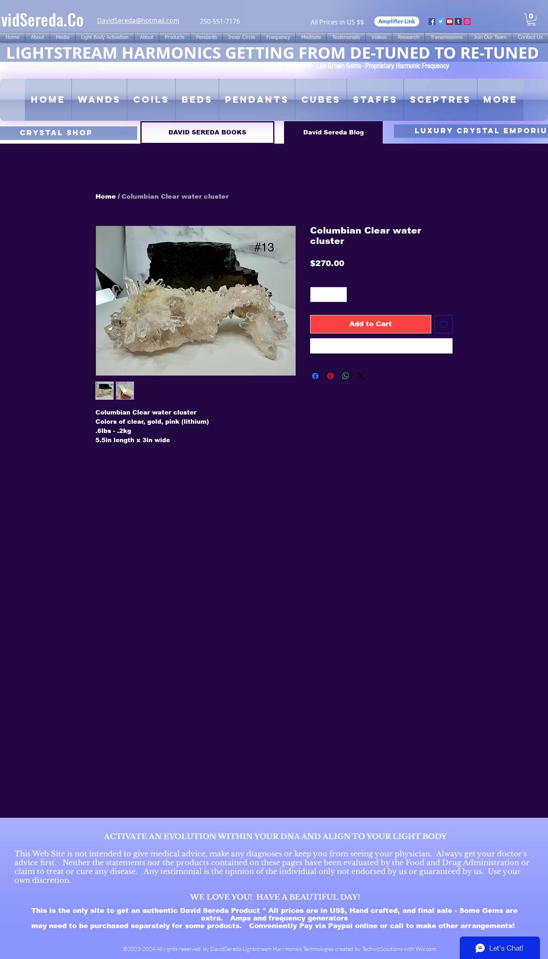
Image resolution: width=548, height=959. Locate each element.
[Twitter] (440, 21)
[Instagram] (467, 21)
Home (105, 196)
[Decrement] (316, 294)
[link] (531, 19)
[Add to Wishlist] (443, 324)
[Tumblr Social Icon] (458, 21)
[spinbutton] (328, 294)
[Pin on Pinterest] (330, 376)
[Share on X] (361, 376)
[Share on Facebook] (315, 376)
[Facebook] (431, 21)
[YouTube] (449, 21)
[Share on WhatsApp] (346, 376)
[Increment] (340, 294)
